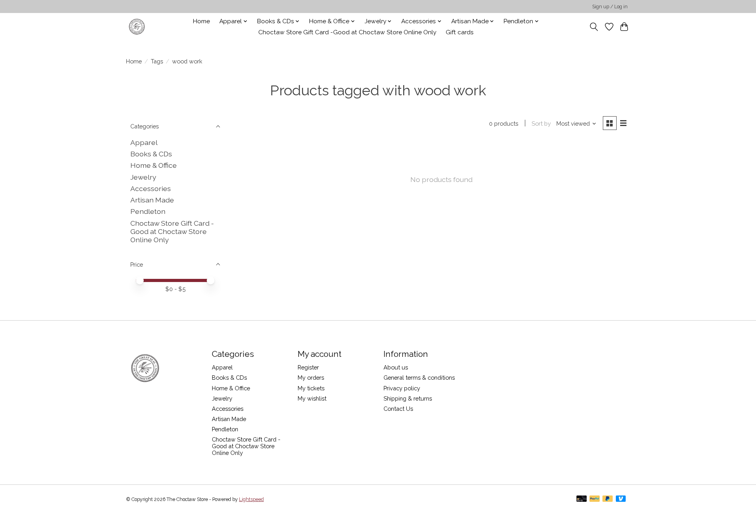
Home (201, 21)
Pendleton (147, 211)
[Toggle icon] (594, 27)
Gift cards (460, 32)
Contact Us (398, 408)
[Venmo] (621, 499)
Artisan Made (152, 200)
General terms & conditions (419, 377)
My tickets (311, 388)
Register (308, 367)
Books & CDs (151, 154)
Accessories (150, 188)
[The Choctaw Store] (137, 26)
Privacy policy (402, 388)
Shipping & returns (408, 398)
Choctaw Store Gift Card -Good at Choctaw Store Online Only (347, 32)
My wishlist (312, 398)
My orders (311, 377)
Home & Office (153, 165)
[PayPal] (594, 499)
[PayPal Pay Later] (607, 499)
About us (396, 367)
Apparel (144, 142)
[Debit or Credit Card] (581, 499)
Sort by (541, 123)
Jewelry (143, 177)
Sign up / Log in (610, 6)
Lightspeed (251, 499)
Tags (157, 61)
